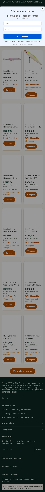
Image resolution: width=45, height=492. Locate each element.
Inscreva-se (22, 36)
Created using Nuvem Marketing (22, 44)
